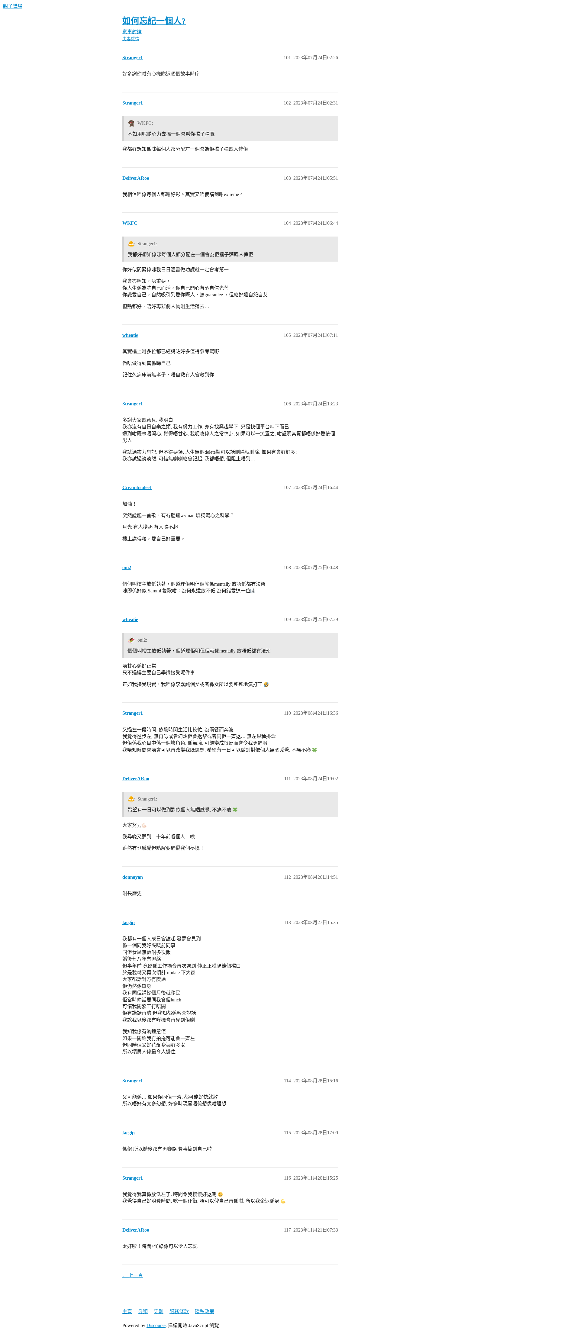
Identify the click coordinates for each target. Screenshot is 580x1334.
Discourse (156, 1325)
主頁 (127, 1311)
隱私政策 (204, 1311)
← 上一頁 (132, 1275)
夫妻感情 (130, 39)
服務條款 (179, 1311)
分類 (143, 1311)
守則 (158, 1311)
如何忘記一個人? (154, 21)
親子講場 (12, 6)
